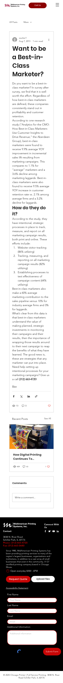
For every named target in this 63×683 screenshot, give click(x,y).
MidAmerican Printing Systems (32, 550)
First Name (12, 594)
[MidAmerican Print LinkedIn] (57, 531)
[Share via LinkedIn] (28, 396)
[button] (57, 4)
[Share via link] (36, 396)
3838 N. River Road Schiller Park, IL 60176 (39, 676)
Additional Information (18, 627)
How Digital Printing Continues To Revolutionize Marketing (30, 457)
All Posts (13, 22)
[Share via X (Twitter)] (21, 396)
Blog (14, 386)
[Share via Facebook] (13, 396)
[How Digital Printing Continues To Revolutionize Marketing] (31, 436)
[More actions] (49, 39)
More (26, 22)
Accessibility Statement (17, 588)
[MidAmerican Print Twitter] (49, 531)
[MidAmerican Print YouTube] (53, 531)
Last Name (12, 605)
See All (47, 418)
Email (10, 616)
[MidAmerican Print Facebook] (45, 531)
